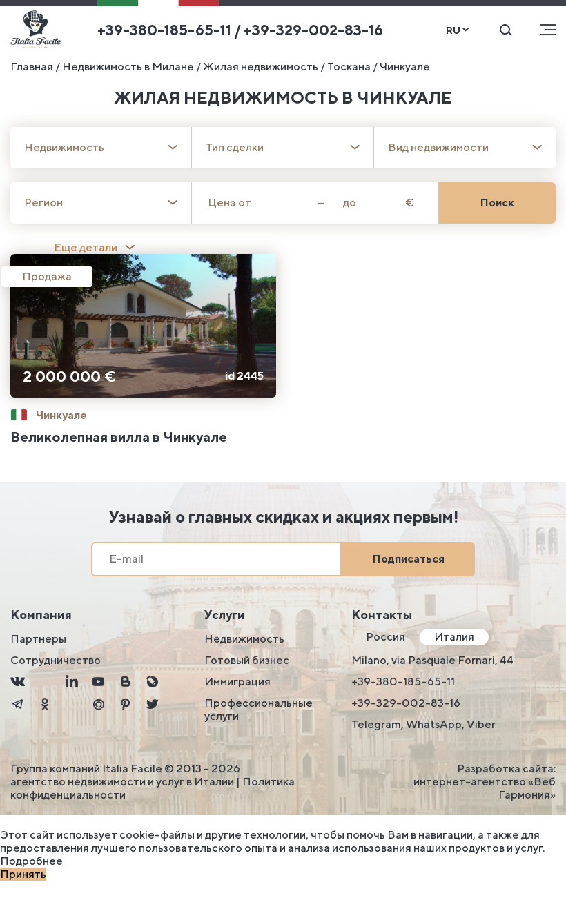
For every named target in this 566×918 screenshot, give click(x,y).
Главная (31, 66)
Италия (454, 636)
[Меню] (548, 30)
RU (453, 30)
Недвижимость (244, 638)
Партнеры (38, 638)
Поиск (497, 202)
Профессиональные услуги (258, 709)
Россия (385, 636)
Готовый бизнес (246, 660)
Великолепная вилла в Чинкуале (118, 437)
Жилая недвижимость (260, 66)
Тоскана (349, 66)
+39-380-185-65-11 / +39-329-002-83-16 (240, 30)
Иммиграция (237, 681)
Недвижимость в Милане (128, 66)
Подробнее (31, 861)
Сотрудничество (55, 660)
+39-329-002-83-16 (405, 703)
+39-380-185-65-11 (403, 681)
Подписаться (409, 558)
